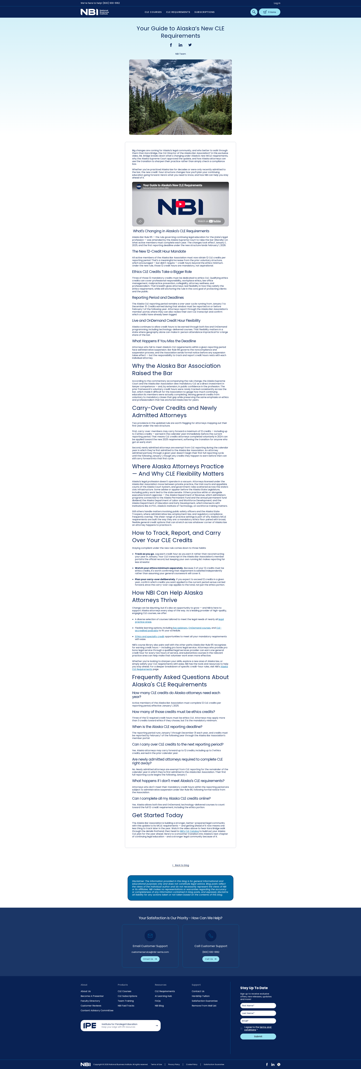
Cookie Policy (191, 1064)
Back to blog (182, 865)
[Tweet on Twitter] (190, 45)
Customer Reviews (91, 1005)
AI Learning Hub (163, 996)
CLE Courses (124, 991)
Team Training (126, 1001)
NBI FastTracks (126, 1005)
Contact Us (198, 991)
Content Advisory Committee (97, 1010)
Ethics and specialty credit (149, 636)
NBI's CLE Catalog (189, 831)
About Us (86, 991)
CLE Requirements (165, 991)
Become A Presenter (92, 996)
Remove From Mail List (204, 1005)
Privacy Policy (174, 1064)
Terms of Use (156, 1064)
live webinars (180, 628)
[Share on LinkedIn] (180, 45)
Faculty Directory (90, 1001)
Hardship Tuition (201, 996)
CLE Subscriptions (127, 996)
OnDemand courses (199, 628)
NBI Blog (159, 1005)
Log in (277, 3)
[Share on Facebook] (171, 45)
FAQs (158, 1001)
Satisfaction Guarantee (205, 1001)
